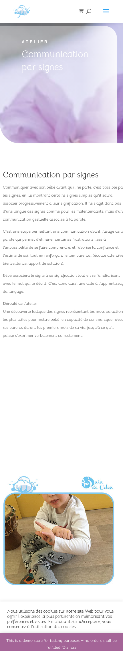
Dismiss (69, 647)
